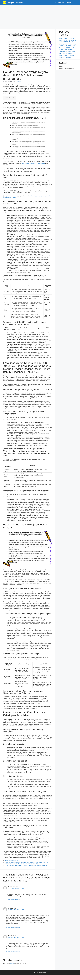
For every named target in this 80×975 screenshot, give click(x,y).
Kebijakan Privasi (59, 2)
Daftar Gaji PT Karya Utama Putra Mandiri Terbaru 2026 (67, 52)
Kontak (69, 2)
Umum (16, 860)
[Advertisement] (40, 17)
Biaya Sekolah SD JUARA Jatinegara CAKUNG (66, 56)
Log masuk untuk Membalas (13, 899)
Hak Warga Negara (15, 862)
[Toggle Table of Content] (13, 98)
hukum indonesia (25, 862)
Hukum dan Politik (9, 860)
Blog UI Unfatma (15, 2)
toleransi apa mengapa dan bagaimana (33, 163)
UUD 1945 (45, 862)
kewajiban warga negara (36, 862)
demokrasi (7, 862)
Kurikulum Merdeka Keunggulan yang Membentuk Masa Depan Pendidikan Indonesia (26, 865)
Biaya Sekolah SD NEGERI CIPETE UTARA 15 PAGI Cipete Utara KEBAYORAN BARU (68, 40)
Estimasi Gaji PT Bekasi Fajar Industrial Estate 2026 (67, 48)
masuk (12, 964)
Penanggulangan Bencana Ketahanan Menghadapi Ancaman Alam (21, 863)
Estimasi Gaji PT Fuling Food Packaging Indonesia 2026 (67, 44)
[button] (75, 2)
